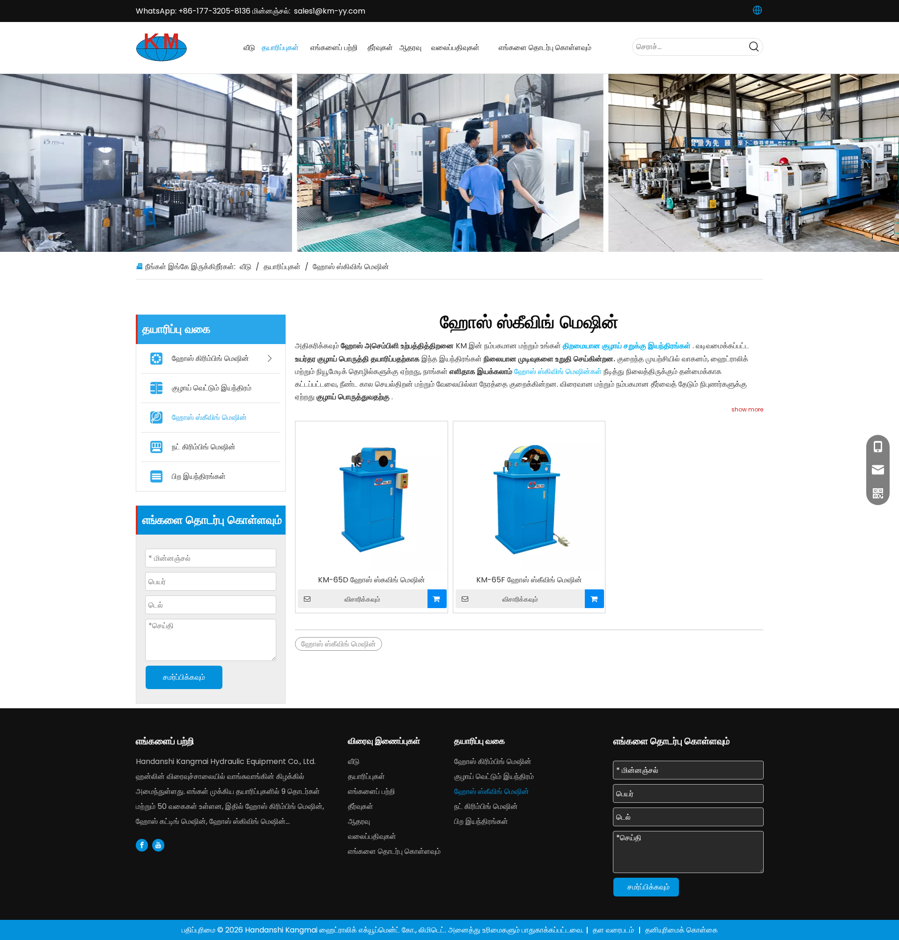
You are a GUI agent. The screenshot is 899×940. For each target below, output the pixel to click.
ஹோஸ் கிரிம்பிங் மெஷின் (210, 358)
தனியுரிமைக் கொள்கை (681, 930)
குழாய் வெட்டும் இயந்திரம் (211, 388)
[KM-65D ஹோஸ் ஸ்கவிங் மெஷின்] (371, 496)
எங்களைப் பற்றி (371, 791)
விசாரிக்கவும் (362, 599)
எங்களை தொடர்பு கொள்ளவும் (394, 851)
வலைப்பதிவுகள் (372, 836)
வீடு (354, 761)
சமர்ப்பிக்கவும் (184, 677)
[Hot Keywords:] (754, 46)
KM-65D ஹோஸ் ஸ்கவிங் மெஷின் (371, 580)
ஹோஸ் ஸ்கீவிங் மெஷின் (209, 417)
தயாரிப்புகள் (366, 776)
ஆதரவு (359, 821)
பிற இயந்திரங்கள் (199, 476)
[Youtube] (158, 845)
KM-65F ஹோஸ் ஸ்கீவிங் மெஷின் (529, 580)
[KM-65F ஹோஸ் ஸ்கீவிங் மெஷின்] (529, 496)
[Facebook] (142, 845)
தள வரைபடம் (614, 930)
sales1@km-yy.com (329, 11)
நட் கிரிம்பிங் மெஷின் (204, 447)
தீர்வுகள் (360, 806)
